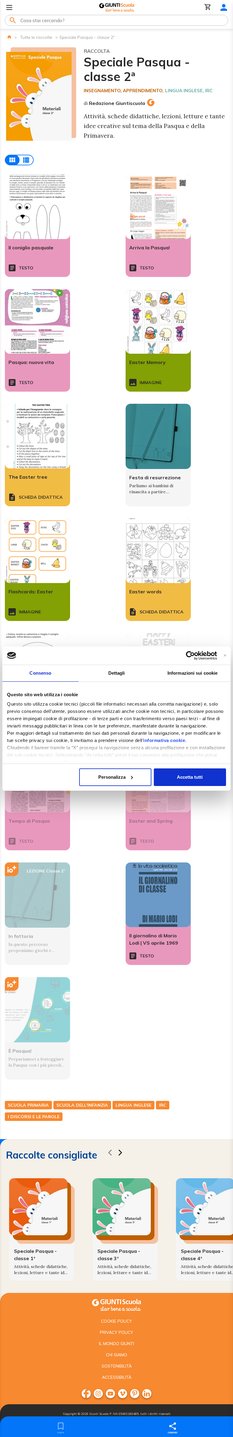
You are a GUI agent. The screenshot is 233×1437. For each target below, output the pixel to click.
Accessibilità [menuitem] (116, 1377)
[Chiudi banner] (225, 655)
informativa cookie (164, 740)
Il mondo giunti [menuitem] (116, 1343)
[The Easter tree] (37, 436)
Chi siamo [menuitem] (116, 1355)
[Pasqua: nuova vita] (37, 321)
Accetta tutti (190, 777)
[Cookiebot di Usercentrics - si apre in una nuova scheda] (190, 655)
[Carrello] (207, 7)
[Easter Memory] (158, 321)
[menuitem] (86, 1393)
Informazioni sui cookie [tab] (192, 673)
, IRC (207, 90)
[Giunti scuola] (116, 1304)
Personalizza (112, 777)
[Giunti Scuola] (116, 7)
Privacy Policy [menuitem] (116, 1332)
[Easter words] (158, 550)
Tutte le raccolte (36, 37)
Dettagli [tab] (116, 673)
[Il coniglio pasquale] (37, 206)
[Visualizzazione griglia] (19, 160)
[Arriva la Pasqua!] (158, 206)
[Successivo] (120, 1154)
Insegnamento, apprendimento (123, 90)
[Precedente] (109, 1154)
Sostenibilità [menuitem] (117, 1366)
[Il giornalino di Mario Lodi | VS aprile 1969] (158, 894)
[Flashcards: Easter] (37, 550)
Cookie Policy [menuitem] (116, 1321)
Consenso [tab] (40, 673)
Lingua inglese (184, 90)
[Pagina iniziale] (9, 37)
